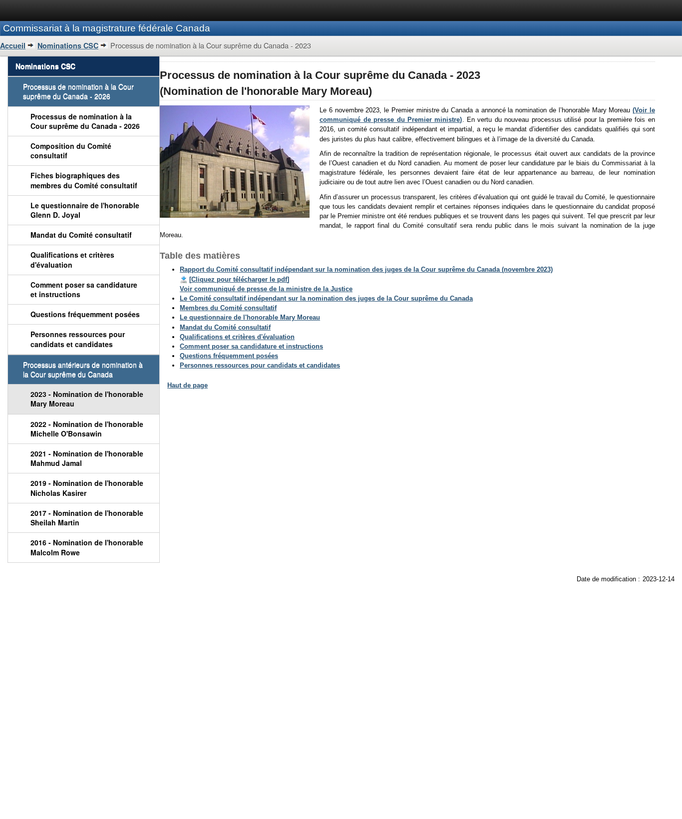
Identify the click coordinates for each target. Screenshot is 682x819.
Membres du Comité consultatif (228, 308)
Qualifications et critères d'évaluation (72, 259)
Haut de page (187, 385)
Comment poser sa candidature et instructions (83, 289)
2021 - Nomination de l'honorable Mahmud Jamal (86, 458)
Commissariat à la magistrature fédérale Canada (106, 28)
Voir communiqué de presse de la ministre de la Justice (266, 289)
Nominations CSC (67, 45)
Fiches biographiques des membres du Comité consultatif (83, 180)
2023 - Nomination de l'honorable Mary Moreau (86, 399)
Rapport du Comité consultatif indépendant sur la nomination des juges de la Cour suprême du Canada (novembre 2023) (366, 269)
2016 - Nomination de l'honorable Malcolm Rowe (86, 547)
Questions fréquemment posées (85, 314)
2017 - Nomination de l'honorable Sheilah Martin (86, 517)
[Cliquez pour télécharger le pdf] (239, 279)
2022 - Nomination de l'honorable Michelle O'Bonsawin (86, 428)
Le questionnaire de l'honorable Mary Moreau (250, 317)
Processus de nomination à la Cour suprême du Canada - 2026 (85, 121)
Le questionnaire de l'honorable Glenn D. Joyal (84, 210)
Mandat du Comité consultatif (81, 235)
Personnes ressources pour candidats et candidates (77, 339)
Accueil (12, 45)
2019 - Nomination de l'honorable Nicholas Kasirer (86, 487)
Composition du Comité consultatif (70, 150)
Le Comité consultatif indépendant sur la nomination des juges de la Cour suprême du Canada (326, 298)
